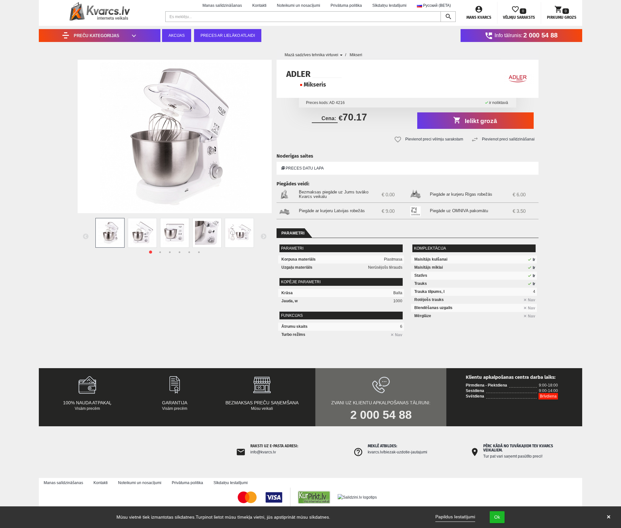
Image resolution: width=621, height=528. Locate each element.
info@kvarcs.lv (263, 452)
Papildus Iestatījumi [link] (455, 516)
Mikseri (356, 55)
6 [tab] (199, 252)
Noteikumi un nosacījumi (298, 5)
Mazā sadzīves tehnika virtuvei (312, 55)
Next (263, 236)
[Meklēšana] (448, 16)
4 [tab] (179, 252)
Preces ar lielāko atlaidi (228, 35)
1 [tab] (150, 252)
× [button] (609, 517)
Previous (85, 236)
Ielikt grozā (480, 121)
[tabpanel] (110, 233)
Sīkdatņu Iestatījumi (389, 5)
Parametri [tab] (292, 233)
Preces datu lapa (304, 168)
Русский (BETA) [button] (436, 5)
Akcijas (177, 35)
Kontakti (259, 5)
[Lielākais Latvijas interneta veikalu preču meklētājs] (317, 497)
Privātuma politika (346, 5)
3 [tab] (170, 252)
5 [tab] (189, 252)
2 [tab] (160, 252)
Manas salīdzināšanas (222, 5)
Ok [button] (497, 517)
